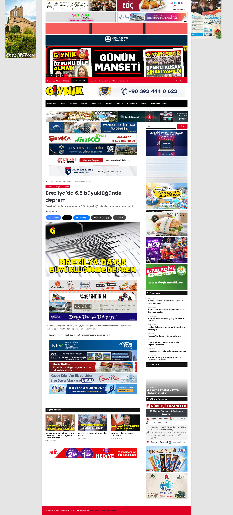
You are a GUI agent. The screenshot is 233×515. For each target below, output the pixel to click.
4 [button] (58, 76)
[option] (166, 382)
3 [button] (54, 76)
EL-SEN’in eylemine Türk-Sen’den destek (92, 434)
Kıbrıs (63, 103)
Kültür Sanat (132, 103)
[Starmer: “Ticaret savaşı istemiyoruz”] (125, 422)
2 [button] (51, 76)
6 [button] (65, 76)
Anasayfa (52, 103)
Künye (182, 81)
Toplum (66, 187)
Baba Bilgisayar (94, 511)
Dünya (84, 103)
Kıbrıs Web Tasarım (109, 511)
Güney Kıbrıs (96, 103)
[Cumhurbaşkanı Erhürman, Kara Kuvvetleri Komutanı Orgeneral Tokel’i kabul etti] (60, 422)
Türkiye (74, 103)
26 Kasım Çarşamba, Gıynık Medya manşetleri (162, 391)
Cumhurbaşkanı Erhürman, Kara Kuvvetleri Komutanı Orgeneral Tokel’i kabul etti (60, 435)
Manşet (58, 181)
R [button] (62, 76)
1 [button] (47, 76)
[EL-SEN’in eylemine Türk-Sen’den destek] (92, 422)
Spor (144, 103)
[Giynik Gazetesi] (65, 91)
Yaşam (155, 103)
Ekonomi (109, 103)
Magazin (120, 103)
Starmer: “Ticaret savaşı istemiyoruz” (122, 434)
